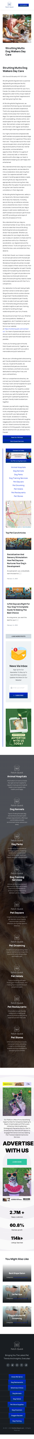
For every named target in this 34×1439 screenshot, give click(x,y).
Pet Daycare (18, 481)
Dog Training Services (18, 478)
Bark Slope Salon (17, 1273)
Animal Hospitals (18, 467)
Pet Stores (18, 496)
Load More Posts (18, 636)
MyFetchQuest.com (18, 1428)
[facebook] (8, 1365)
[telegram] (26, 1365)
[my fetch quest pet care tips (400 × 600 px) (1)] (18, 709)
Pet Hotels (18, 489)
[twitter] (12, 1365)
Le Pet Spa (17, 1294)
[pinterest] (21, 1365)
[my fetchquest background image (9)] (17, 15)
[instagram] (17, 1365)
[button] (8, 503)
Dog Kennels (18, 471)
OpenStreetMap (27, 527)
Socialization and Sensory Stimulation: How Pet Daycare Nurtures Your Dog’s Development (17, 560)
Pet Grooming (18, 485)
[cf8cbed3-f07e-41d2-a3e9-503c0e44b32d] (17, 1342)
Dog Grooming (18, 1277)
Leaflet (19, 527)
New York (25, 1277)
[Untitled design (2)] (9, 3)
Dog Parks (18, 474)
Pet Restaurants (18, 492)
